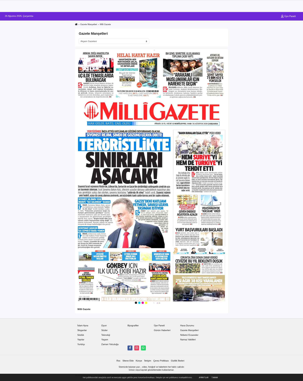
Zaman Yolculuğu (110, 344)
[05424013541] (143, 348)
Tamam (214, 377)
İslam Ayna (82, 325)
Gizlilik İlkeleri (177, 361)
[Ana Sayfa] (76, 24)
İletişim (147, 361)
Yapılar (80, 339)
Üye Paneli (290, 16)
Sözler (104, 330)
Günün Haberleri (162, 330)
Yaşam (104, 339)
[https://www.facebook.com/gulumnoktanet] (130, 348)
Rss (118, 361)
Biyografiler (133, 325)
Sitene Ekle (128, 361)
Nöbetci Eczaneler (189, 335)
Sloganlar (82, 330)
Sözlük (80, 335)
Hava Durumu (187, 325)
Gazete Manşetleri (88, 24)
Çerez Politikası (161, 361)
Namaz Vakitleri (188, 339)
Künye (139, 361)
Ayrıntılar (203, 377)
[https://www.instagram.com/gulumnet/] (136, 348)
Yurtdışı (81, 344)
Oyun (104, 325)
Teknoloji (105, 335)
